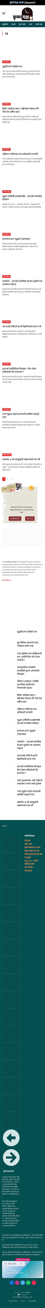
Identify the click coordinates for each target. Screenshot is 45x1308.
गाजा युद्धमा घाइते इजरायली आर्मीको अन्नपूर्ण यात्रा (20, 415)
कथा (30, 24)
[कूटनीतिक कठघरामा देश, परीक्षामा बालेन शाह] (8, 644)
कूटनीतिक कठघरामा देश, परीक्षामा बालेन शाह (28, 644)
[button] (11, 1139)
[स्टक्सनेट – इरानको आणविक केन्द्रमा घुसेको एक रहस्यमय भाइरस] (22, 266)
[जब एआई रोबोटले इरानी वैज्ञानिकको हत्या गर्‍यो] (22, 311)
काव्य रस (39, 24)
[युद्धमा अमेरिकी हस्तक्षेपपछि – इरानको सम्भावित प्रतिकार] (22, 181)
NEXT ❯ (30, 518)
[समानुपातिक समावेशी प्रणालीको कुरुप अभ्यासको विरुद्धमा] (8, 669)
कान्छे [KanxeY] (16, 1270)
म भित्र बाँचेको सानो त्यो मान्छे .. (16, 1273)
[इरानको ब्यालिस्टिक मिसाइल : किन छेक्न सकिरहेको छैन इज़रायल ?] (22, 354)
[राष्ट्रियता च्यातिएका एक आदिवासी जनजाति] (22, 139)
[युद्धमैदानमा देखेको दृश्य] (22, 51)
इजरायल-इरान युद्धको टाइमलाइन (16, 239)
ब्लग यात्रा (22, 24)
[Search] (42, 13)
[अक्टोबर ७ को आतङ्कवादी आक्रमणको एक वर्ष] (22, 444)
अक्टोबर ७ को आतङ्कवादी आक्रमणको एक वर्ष (21, 459)
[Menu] (3, 13)
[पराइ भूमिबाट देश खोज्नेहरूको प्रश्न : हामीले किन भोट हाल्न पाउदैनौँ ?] (8, 655)
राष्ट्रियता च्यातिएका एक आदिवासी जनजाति (20, 154)
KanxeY (28, 1292)
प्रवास (13, 24)
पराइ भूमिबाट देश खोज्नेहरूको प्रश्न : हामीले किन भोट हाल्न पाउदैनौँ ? (29, 657)
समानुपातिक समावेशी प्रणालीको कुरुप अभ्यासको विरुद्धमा (28, 670)
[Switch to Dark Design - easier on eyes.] (38, 13)
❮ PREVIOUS (15, 518)
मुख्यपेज (5, 24)
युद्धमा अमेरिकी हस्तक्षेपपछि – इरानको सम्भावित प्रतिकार (22, 197)
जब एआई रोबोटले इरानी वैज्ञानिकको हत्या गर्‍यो (21, 327)
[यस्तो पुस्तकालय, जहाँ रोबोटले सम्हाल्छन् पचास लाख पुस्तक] (8, 782)
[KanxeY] (30, 2)
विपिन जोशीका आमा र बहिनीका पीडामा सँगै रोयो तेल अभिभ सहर (20, 110)
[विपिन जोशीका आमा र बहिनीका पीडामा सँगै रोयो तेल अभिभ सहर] (22, 94)
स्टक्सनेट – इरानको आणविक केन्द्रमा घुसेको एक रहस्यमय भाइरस (22, 282)
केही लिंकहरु (30, 836)
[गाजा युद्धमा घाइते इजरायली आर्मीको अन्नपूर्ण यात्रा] (22, 399)
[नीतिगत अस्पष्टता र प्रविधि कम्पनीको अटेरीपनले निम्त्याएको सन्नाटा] (8, 683)
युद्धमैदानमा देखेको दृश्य (12, 67)
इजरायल (6, 62)
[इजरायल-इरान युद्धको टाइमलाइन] (22, 224)
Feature (6, 192)
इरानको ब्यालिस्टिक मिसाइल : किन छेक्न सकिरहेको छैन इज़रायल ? (19, 370)
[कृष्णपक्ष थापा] (22, 13)
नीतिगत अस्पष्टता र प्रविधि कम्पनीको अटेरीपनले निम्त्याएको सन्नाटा (27, 684)
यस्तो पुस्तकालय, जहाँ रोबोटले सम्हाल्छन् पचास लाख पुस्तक (29, 782)
